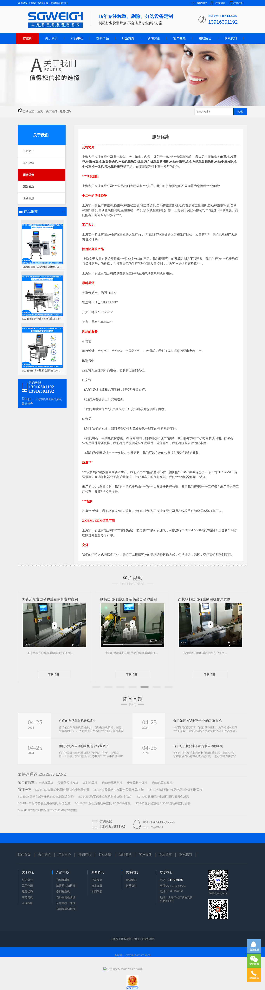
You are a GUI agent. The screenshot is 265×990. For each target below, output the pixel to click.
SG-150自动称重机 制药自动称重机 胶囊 (42, 370)
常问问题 (132, 699)
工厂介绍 (28, 162)
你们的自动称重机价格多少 (77, 720)
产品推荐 (31, 212)
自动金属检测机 (112, 782)
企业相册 (28, 198)
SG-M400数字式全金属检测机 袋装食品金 (105, 796)
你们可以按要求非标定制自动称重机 (198, 746)
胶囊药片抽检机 (68, 782)
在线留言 (220, 3)
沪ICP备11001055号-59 (138, 955)
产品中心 (77, 38)
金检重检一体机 (137, 782)
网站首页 (24, 854)
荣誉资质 (28, 186)
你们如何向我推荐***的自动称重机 (197, 720)
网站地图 (202, 3)
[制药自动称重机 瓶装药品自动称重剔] (132, 646)
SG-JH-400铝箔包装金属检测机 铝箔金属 (44, 803)
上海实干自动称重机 (143, 938)
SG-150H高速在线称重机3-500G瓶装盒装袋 (46, 796)
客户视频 (179, 38)
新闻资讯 (154, 38)
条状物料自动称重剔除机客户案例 (204, 599)
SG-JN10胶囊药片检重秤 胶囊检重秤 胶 (119, 789)
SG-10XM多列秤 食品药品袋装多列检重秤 (176, 789)
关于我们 (51, 38)
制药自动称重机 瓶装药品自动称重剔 (128, 599)
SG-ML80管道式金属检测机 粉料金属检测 (62, 789)
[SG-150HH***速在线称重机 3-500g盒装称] (42, 315)
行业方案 (128, 38)
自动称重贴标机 (162, 782)
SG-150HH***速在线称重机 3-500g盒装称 (42, 318)
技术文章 (96, 885)
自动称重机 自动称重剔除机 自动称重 (42, 267)
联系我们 (238, 3)
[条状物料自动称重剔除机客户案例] (210, 646)
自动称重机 (46, 782)
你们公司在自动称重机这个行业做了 (84, 746)
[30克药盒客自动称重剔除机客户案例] (54, 646)
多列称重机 (90, 782)
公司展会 (96, 879)
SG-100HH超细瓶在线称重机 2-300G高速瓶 (103, 803)
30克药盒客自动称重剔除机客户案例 (50, 599)
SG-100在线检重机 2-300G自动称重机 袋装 (162, 803)
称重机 (27, 38)
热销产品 (102, 38)
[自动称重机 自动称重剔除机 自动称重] (42, 263)
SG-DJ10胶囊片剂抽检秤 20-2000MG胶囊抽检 (47, 810)
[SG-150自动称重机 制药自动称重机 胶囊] (42, 367)
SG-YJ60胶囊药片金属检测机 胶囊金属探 (162, 796)
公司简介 (28, 151)
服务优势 (65, 111)
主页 (40, 111)
